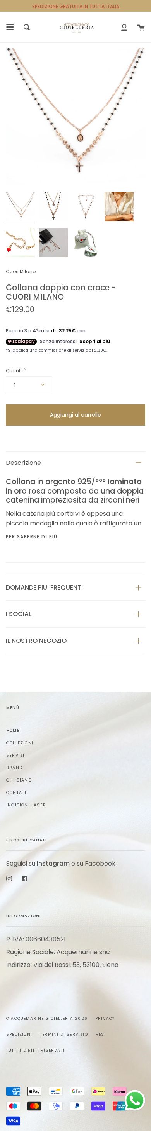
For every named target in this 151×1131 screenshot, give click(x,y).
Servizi (15, 755)
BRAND (14, 768)
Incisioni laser (26, 805)
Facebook (100, 863)
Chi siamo (19, 780)
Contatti (17, 793)
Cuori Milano (21, 271)
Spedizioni (19, 1034)
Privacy (105, 1018)
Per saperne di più (32, 536)
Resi (101, 1034)
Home (13, 730)
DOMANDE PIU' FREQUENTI (44, 587)
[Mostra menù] (10, 27)
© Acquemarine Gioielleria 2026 (47, 1018)
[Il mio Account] (124, 27)
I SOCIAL (18, 613)
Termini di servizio (64, 1034)
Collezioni (19, 743)
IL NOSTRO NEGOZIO (36, 640)
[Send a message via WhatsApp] (135, 1100)
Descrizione (23, 462)
